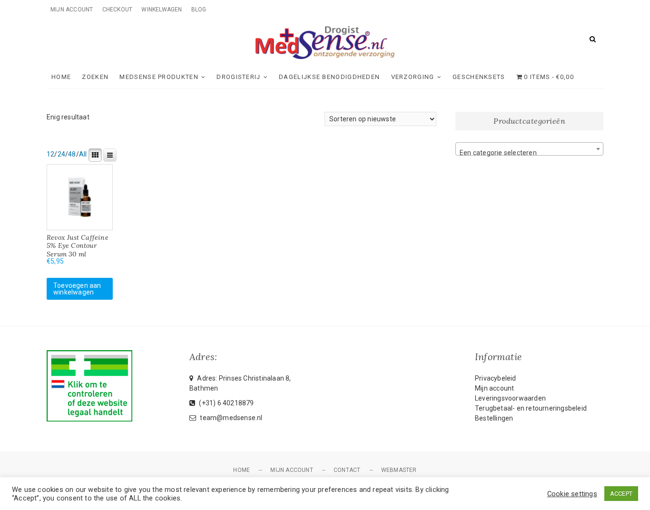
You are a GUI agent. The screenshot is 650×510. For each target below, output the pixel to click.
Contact (347, 470)
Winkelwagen (161, 9)
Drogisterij (238, 76)
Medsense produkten (158, 76)
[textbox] (529, 153)
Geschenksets (479, 76)
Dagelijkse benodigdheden (329, 76)
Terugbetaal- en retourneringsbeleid (531, 408)
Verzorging (412, 76)
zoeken (95, 76)
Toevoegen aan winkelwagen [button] (77, 289)
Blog (199, 9)
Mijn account (71, 9)
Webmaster (399, 470)
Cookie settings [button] (572, 494)
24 (61, 154)
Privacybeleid (495, 378)
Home (61, 76)
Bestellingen (494, 418)
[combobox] (529, 149)
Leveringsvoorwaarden (510, 398)
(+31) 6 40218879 (225, 403)
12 (50, 154)
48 (72, 154)
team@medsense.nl (230, 418)
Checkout (117, 9)
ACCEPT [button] (621, 493)
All (83, 154)
